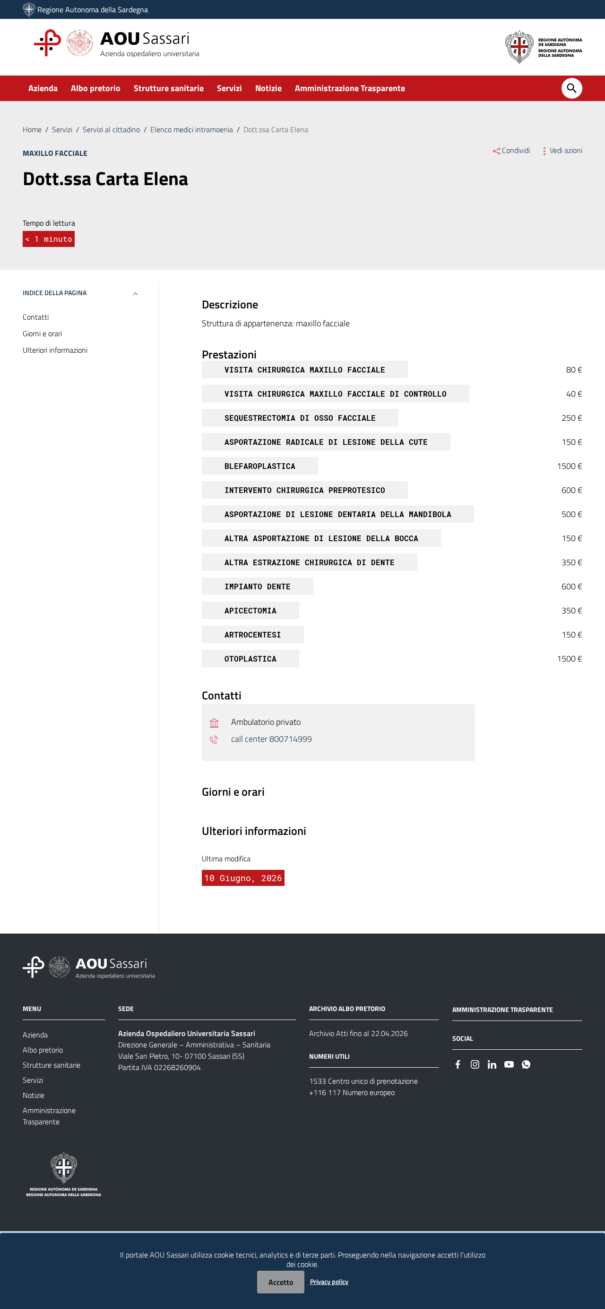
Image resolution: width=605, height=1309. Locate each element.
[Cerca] (572, 88)
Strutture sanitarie (169, 88)
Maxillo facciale (55, 153)
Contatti (36, 317)
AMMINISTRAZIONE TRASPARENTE (502, 1009)
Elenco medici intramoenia (191, 129)
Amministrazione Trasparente (350, 88)
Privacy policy (329, 1281)
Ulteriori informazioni (55, 350)
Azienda (43, 88)
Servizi (229, 88)
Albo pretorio (96, 88)
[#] (458, 1063)
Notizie (268, 88)
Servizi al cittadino (111, 129)
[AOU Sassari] (29, 9)
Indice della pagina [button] (54, 293)
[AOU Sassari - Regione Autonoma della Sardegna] (89, 966)
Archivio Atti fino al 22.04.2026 (358, 1033)
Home (32, 129)
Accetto (280, 1282)
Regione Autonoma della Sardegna (92, 9)
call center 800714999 (271, 738)
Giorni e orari (42, 333)
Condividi (516, 150)
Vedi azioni (566, 150)
